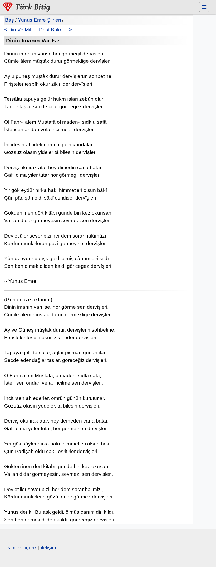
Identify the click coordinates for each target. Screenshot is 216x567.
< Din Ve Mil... (19, 29)
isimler (14, 547)
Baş (9, 20)
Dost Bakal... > (55, 29)
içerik (31, 547)
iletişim (48, 547)
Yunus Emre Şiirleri (39, 20)
